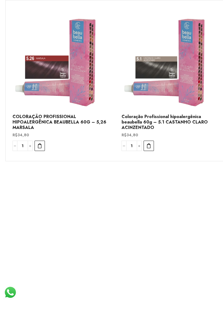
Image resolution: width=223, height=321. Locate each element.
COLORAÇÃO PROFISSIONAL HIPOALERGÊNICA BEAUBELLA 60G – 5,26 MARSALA (59, 122)
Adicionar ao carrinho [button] (102, 74)
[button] (40, 146)
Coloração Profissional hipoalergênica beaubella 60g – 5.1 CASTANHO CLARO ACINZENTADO (165, 122)
